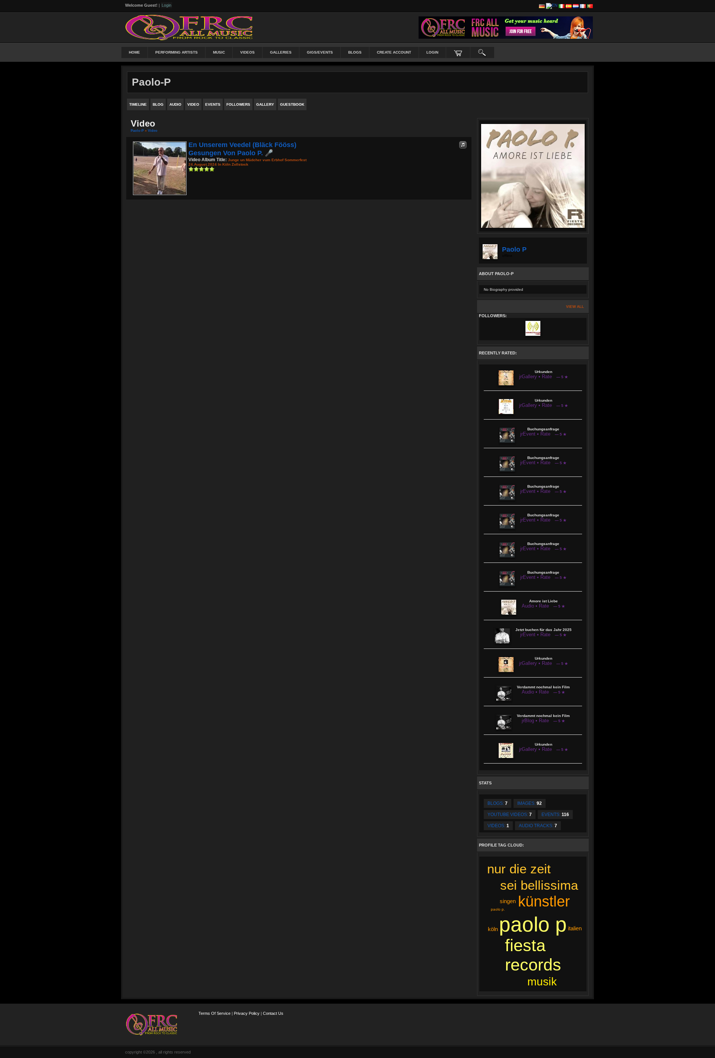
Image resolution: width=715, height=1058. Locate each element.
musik (542, 981)
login (432, 52)
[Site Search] (482, 52)
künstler (544, 901)
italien (575, 928)
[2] (193, 169)
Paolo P (514, 249)
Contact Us (273, 1013)
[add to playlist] (463, 145)
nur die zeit (519, 868)
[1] (191, 169)
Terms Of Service (214, 1013)
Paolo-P (137, 131)
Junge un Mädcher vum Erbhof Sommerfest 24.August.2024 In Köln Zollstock (247, 162)
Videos (247, 52)
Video (153, 131)
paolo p (533, 924)
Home (134, 52)
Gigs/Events (320, 52)
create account (394, 52)
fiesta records (533, 955)
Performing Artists (176, 52)
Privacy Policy (247, 1013)
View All (575, 307)
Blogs (355, 52)
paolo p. (498, 909)
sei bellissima (539, 885)
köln (493, 929)
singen (508, 901)
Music (219, 52)
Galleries (281, 52)
